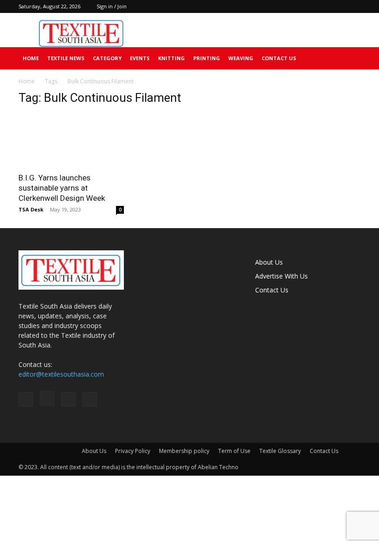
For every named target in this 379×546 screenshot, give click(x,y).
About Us (269, 262)
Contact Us (279, 58)
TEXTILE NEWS (66, 58)
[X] (354, 6)
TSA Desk (30, 209)
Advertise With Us (281, 276)
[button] (349, 58)
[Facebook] (308, 6)
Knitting (171, 58)
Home (31, 58)
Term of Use (234, 451)
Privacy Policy (132, 451)
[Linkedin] (338, 6)
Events (140, 58)
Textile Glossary (280, 451)
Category (107, 58)
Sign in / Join (112, 6)
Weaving (240, 58)
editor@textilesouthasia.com (61, 374)
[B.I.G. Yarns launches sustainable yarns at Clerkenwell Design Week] (71, 140)
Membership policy (184, 451)
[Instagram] (323, 6)
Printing (206, 58)
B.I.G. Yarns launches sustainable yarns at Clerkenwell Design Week (61, 188)
